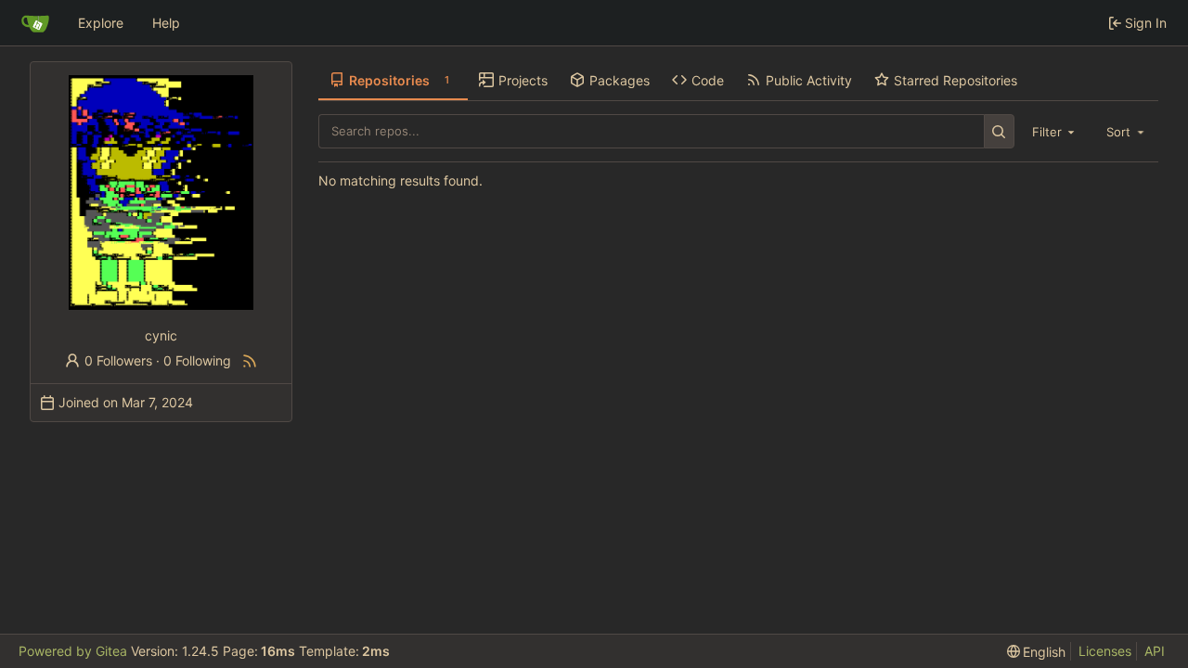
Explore (100, 23)
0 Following (197, 360)
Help (166, 23)
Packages (619, 80)
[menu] (1036, 652)
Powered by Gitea (73, 651)
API (1154, 651)
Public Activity (809, 80)
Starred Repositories (955, 80)
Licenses (1104, 651)
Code (707, 80)
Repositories (399, 80)
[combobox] (1055, 131)
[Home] (35, 23)
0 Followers (118, 360)
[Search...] (999, 131)
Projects (523, 80)
